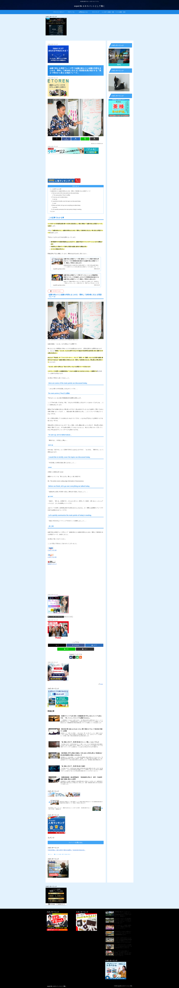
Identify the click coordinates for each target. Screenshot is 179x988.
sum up (55, 199)
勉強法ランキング (52, 564)
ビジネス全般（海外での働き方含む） (56, 616)
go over (55, 207)
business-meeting (69, 616)
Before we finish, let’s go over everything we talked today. (66, 205)
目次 (73, 186)
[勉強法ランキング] (51, 561)
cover (54, 203)
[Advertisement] (76, 166)
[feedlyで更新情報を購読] (77, 657)
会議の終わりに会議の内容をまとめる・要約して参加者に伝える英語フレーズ (70, 191)
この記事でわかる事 (56, 189)
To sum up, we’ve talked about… (60, 197)
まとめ (53, 211)
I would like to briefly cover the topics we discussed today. (66, 201)
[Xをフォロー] (74, 657)
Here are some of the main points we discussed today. (65, 193)
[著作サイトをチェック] (70, 657)
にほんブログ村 (52, 550)
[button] (94, 138)
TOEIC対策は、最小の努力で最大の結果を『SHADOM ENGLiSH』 (67, 850)
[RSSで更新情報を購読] (80, 657)
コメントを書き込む (76, 842)
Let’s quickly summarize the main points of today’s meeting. (67, 209)
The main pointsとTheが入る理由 (61, 195)
